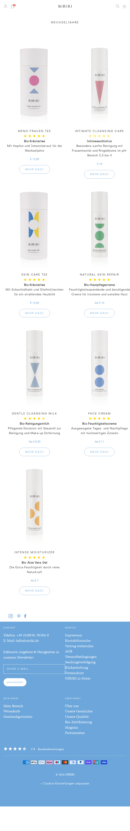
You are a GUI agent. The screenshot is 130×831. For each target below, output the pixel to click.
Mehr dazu (34, 169)
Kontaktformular (78, 640)
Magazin (71, 727)
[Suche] (118, 6)
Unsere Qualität (77, 716)
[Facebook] (26, 616)
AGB (68, 651)
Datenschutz (74, 672)
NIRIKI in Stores (77, 678)
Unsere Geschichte (79, 711)
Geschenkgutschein (17, 716)
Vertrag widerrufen (79, 646)
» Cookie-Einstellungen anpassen (65, 783)
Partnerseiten (75, 732)
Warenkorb (11, 711)
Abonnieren (15, 683)
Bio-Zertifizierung (78, 722)
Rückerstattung (76, 667)
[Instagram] (12, 616)
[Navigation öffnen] (124, 6)
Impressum (73, 635)
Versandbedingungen (81, 656)
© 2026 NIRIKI (65, 774)
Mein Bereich (13, 705)
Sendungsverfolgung (80, 662)
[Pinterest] (20, 616)
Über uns (72, 705)
